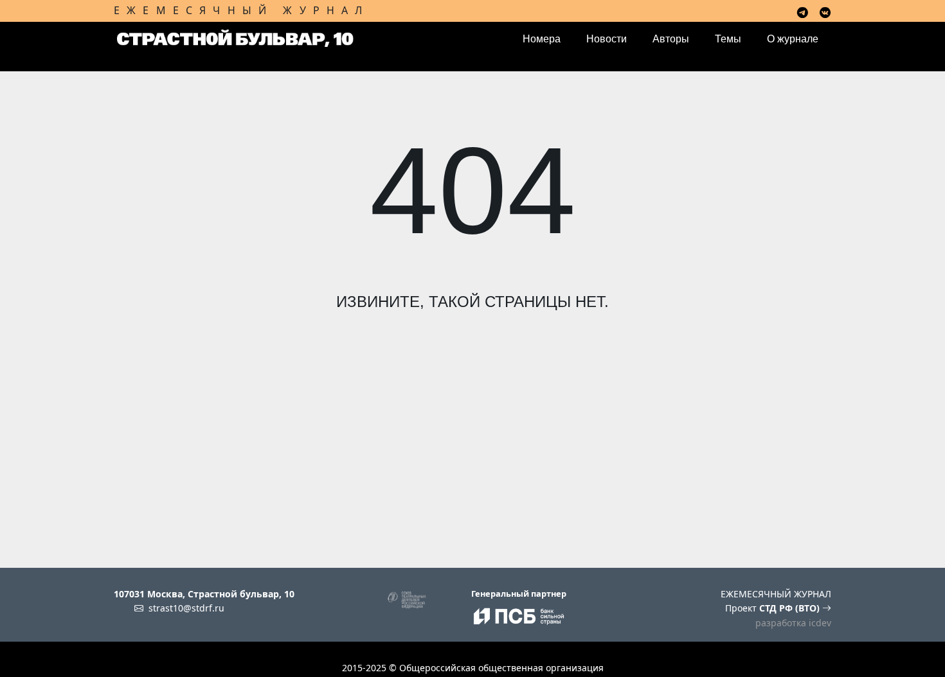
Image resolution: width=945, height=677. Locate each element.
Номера (542, 38)
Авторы (670, 38)
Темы (728, 38)
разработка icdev (793, 623)
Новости (606, 38)
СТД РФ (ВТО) (790, 608)
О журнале (792, 38)
